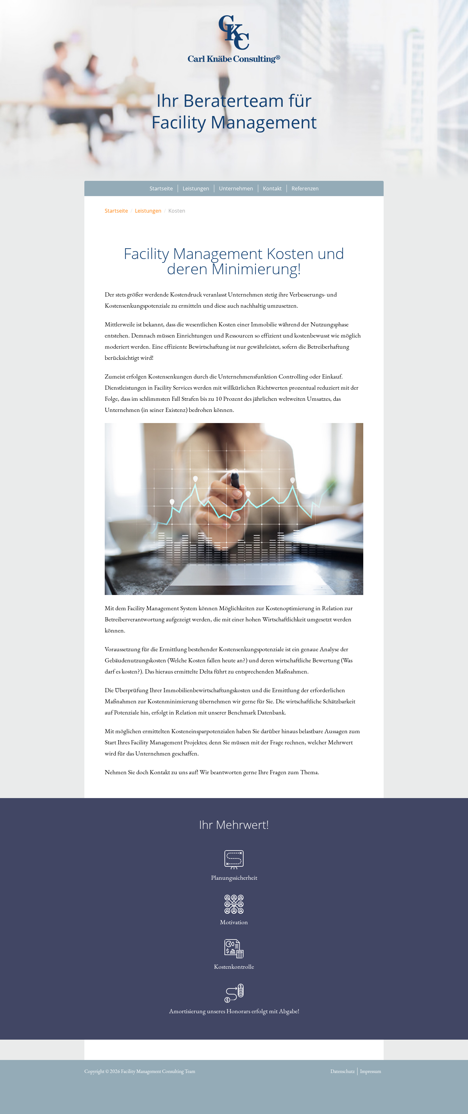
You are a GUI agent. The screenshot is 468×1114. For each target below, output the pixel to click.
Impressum (370, 1071)
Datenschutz (342, 1071)
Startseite (116, 210)
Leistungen (148, 210)
